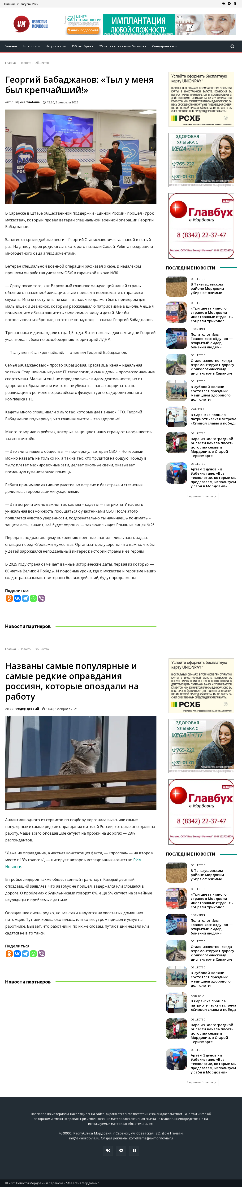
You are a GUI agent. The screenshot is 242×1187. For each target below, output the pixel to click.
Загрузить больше (200, 496)
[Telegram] (229, 4)
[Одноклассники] (235, 4)
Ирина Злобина (27, 102)
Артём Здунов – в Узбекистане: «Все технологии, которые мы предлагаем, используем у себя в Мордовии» (214, 477)
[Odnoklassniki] (9, 598)
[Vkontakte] (17, 598)
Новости (25, 63)
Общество (42, 63)
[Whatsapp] (33, 598)
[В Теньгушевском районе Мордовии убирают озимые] (176, 286)
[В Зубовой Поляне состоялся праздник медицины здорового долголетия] (176, 390)
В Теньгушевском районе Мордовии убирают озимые (207, 288)
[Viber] (41, 598)
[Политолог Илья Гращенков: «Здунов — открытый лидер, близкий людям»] (176, 338)
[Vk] (223, 4)
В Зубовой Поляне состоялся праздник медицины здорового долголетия (211, 393)
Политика (198, 329)
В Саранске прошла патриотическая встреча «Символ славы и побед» (213, 418)
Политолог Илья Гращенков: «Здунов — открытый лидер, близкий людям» (212, 340)
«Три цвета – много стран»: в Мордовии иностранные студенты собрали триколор (212, 314)
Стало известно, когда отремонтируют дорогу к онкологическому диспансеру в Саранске (212, 366)
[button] (232, 46)
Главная (11, 63)
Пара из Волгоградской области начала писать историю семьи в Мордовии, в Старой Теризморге (212, 447)
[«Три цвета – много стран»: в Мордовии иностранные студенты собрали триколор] (176, 312)
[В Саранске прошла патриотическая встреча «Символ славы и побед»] (176, 416)
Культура (197, 409)
